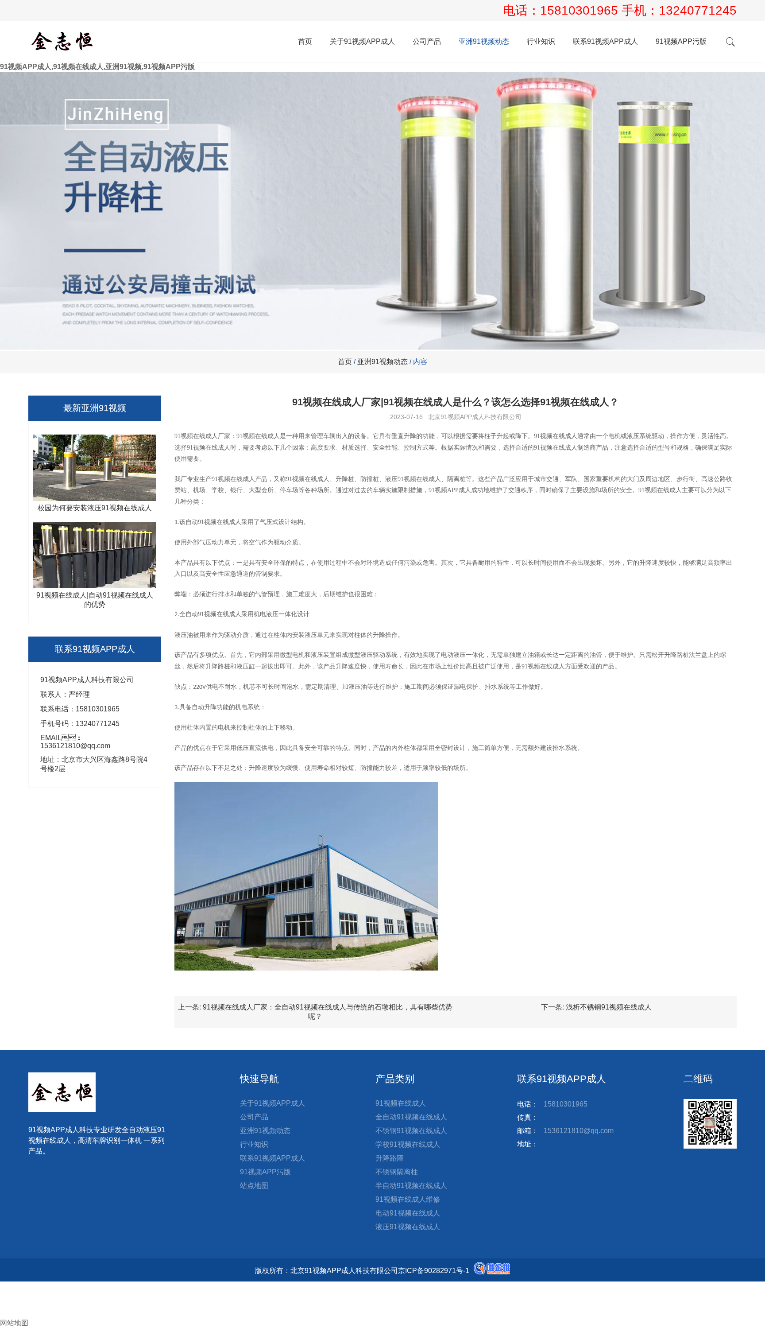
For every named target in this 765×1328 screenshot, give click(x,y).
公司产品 (427, 41)
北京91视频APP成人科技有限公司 (475, 416)
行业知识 (541, 41)
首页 (305, 41)
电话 (7, 1295)
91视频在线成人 (400, 1103)
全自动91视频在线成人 (411, 1117)
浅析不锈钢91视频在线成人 (609, 1007)
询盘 (14, 1313)
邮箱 (14, 1304)
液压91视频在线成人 (407, 1227)
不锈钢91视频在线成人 (411, 1130)
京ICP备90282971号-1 (433, 1270)
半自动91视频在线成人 (411, 1185)
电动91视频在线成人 (407, 1213)
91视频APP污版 (681, 41)
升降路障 (389, 1158)
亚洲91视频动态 (484, 41)
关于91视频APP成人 (362, 41)
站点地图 (254, 1185)
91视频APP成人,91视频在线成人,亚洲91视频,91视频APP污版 (97, 66)
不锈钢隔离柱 (396, 1172)
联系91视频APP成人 (605, 41)
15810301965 (581, 10)
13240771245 (698, 10)
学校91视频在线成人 (407, 1144)
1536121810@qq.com (579, 1130)
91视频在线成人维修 (407, 1199)
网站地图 (14, 1323)
